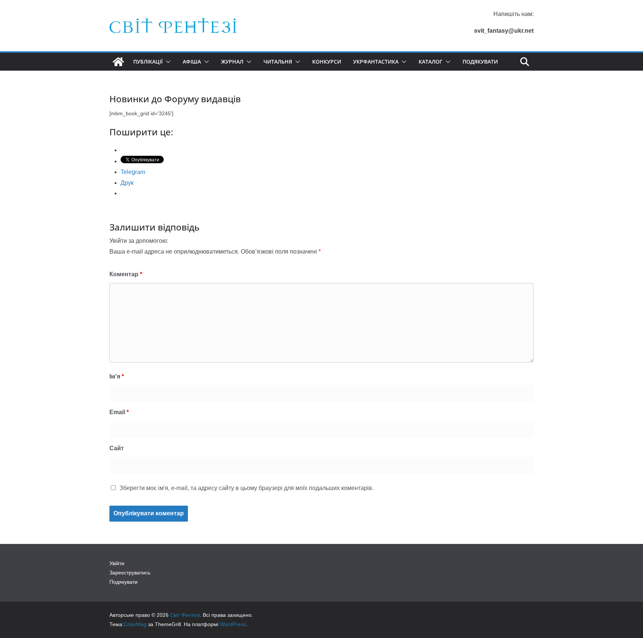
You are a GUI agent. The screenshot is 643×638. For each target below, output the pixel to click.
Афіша (192, 61)
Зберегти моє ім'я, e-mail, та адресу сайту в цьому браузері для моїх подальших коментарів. (246, 488)
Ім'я (116, 376)
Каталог (430, 61)
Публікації (148, 61)
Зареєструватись (129, 573)
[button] (167, 62)
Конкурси (326, 61)
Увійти (116, 563)
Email (119, 412)
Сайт (116, 448)
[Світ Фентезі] (118, 62)
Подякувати (480, 61)
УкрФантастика (376, 61)
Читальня (277, 61)
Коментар (125, 274)
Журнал (232, 61)
